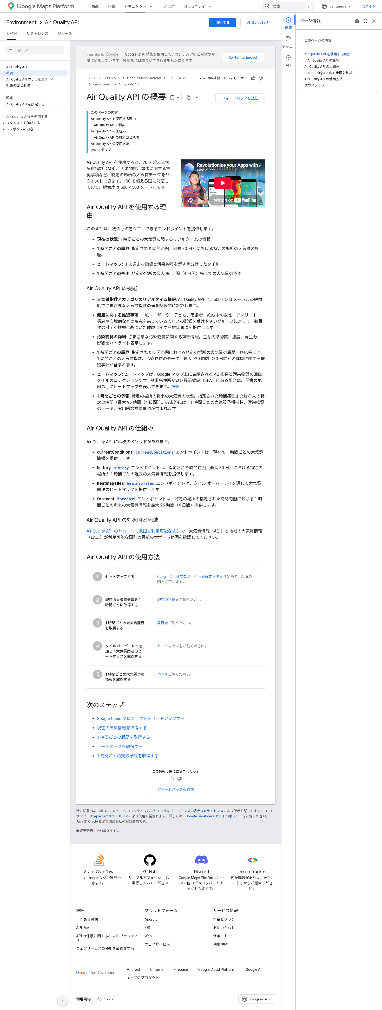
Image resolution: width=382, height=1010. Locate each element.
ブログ (168, 6)
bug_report (357, 21)
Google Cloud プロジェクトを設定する (188, 577)
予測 (160, 674)
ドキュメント (135, 6)
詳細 (175, 386)
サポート (220, 936)
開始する (222, 22)
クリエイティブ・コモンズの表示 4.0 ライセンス (186, 811)
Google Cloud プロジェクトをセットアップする (141, 718)
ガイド (11, 33)
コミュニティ (194, 6)
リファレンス (37, 33)
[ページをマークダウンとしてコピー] (188, 97)
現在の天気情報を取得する (122, 727)
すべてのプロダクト (143, 978)
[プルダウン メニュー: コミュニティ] (211, 6)
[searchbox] (35, 50)
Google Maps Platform (144, 78)
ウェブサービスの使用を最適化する (105, 948)
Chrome (156, 969)
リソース (65, 33)
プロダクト (111, 78)
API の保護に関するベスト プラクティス (107, 938)
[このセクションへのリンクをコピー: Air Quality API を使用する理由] (98, 216)
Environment (21, 22)
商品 (94, 6)
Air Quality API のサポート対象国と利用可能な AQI (133, 531)
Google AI (253, 969)
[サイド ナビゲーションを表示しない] (62, 1000)
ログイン (368, 6)
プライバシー (106, 999)
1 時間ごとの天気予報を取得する (128, 755)
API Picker (84, 928)
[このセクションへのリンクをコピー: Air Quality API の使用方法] (165, 558)
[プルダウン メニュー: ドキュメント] (152, 6)
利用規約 (220, 944)
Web (148, 936)
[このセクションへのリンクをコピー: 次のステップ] (129, 706)
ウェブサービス (157, 944)
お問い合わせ (258, 22)
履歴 (160, 623)
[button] (34, 123)
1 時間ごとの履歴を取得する (123, 737)
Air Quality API (62, 22)
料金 (111, 6)
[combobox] (288, 6)
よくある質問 (87, 919)
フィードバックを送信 (240, 98)
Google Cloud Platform (216, 969)
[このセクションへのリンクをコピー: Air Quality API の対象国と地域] (163, 520)
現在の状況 (166, 600)
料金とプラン (224, 919)
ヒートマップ (168, 646)
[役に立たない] (261, 78)
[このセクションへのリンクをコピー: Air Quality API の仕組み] (159, 429)
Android (150, 919)
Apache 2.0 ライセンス (111, 816)
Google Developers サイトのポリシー (214, 816)
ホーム (92, 78)
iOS (147, 928)
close (374, 21)
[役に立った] (253, 78)
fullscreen (365, 21)
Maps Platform (55, 6)
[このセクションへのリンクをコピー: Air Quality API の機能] (142, 289)
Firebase (181, 969)
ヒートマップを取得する (120, 746)
